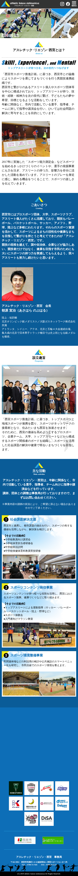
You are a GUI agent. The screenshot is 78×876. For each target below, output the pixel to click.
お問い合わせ (34, 497)
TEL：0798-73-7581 (29, 865)
